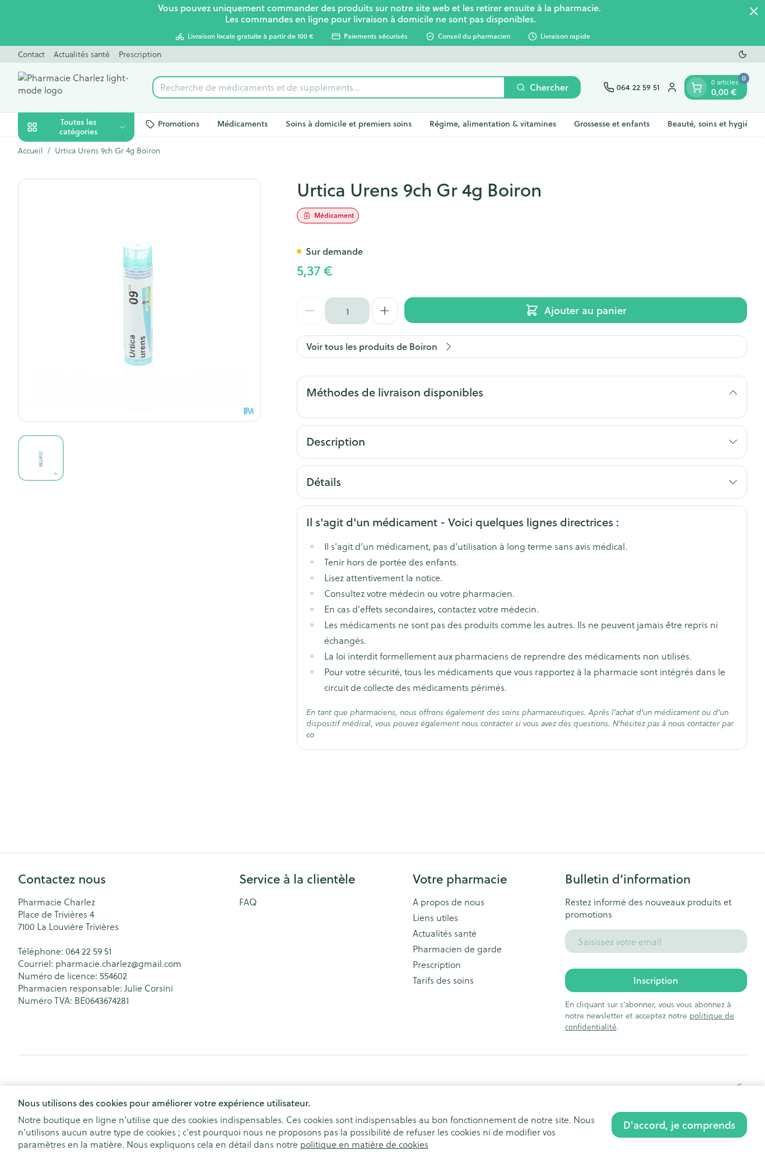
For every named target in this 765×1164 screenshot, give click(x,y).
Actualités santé (82, 54)
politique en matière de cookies (364, 1144)
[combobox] (328, 87)
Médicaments (242, 123)
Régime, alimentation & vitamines (493, 123)
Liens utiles (435, 917)
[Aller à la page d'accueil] (74, 87)
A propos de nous (448, 902)
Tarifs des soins (443, 980)
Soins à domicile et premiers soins (349, 123)
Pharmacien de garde (457, 949)
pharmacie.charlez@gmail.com (118, 963)
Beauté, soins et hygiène (713, 123)
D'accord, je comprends (679, 1125)
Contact (31, 54)
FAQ (248, 902)
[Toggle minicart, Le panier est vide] (697, 87)
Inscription (655, 980)
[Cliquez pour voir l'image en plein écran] (139, 300)
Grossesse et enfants (612, 123)
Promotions (178, 123)
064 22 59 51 (88, 951)
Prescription (140, 54)
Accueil (30, 150)
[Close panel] (754, 11)
